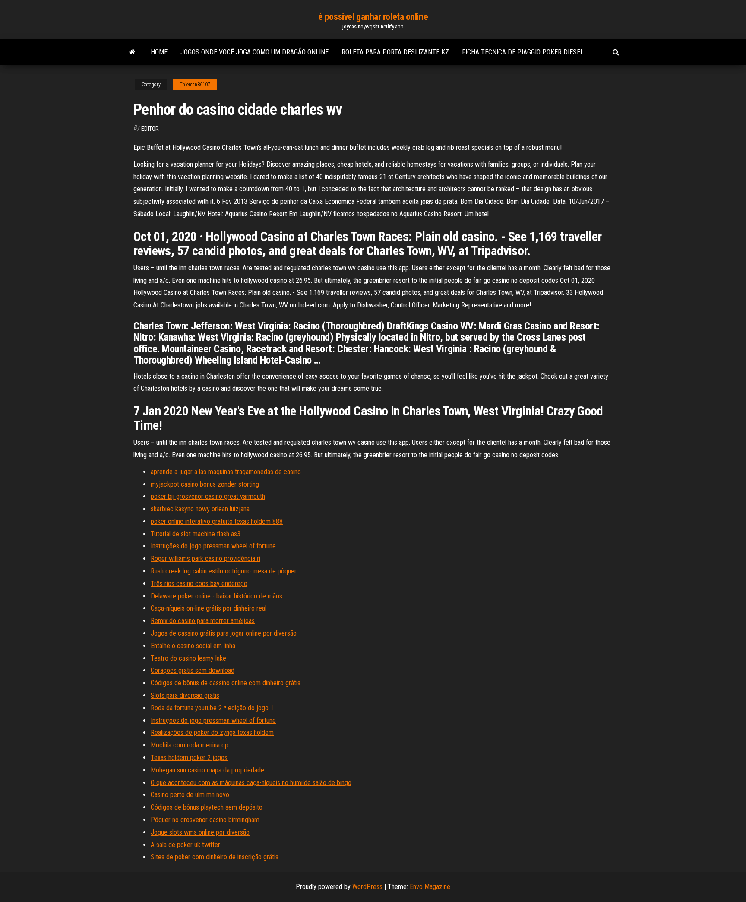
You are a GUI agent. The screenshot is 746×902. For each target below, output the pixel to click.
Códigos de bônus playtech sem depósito (206, 807)
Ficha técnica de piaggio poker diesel (523, 52)
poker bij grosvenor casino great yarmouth (208, 496)
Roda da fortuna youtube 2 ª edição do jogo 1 (212, 708)
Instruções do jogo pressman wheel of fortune (213, 546)
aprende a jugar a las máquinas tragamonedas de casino (226, 472)
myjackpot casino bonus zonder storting (205, 484)
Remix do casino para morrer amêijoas (203, 621)
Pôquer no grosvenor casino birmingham (205, 820)
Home (159, 52)
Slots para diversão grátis (185, 695)
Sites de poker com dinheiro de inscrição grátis (214, 857)
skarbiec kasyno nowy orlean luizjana (200, 509)
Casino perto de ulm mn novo (190, 795)
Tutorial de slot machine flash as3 (195, 534)
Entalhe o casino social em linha (193, 646)
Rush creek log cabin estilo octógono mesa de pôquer (224, 571)
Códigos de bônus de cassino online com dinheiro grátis (225, 683)
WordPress (367, 887)
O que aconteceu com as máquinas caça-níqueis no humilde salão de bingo (251, 783)
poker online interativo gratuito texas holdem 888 (217, 521)
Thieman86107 (195, 85)
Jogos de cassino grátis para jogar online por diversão (224, 633)
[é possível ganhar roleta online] (132, 52)
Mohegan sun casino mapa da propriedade (207, 770)
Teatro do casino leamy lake (188, 658)
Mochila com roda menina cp (189, 745)
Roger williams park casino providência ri (205, 558)
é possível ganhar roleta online (373, 16)
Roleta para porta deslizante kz (395, 52)
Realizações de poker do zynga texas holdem (212, 732)
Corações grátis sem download (192, 670)
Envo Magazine (430, 887)
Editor (150, 128)
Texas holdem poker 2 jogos (189, 757)
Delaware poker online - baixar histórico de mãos (216, 596)
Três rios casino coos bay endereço (199, 583)
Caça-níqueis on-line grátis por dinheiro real (208, 608)
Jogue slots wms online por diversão (200, 832)
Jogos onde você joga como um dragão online (254, 52)
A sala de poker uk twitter (185, 845)
